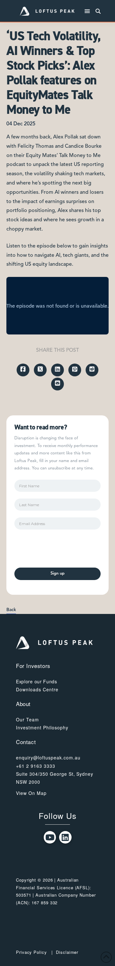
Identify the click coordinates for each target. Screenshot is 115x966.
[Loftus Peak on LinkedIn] (65, 837)
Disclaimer (67, 952)
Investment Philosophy (42, 727)
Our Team (27, 719)
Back (11, 610)
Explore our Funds (36, 681)
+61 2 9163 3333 (35, 766)
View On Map (31, 793)
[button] (87, 11)
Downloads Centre (37, 689)
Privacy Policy (31, 952)
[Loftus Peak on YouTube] (50, 837)
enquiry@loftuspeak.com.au (48, 757)
